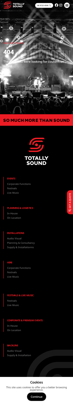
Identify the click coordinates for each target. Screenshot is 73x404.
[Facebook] (56, 5)
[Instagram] (60, 5)
